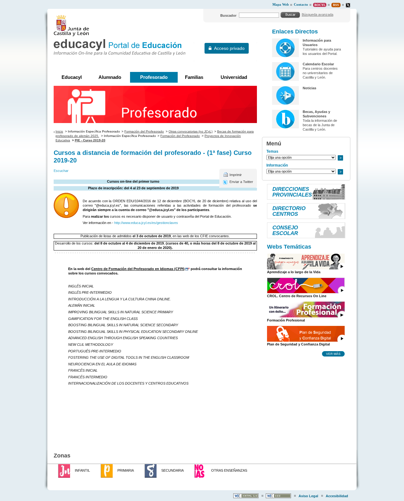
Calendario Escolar (318, 64)
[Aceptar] (290, 14)
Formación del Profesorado (144, 131)
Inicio (59, 131)
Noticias (309, 88)
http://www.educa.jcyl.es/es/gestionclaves (146, 223)
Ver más (333, 354)
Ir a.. (340, 158)
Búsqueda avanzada (317, 14)
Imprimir (235, 175)
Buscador (228, 15)
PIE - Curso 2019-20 (90, 140)
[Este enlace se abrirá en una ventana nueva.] (348, 5)
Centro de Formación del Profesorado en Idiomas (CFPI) (138, 269)
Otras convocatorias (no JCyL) (190, 131)
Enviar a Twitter (241, 182)
